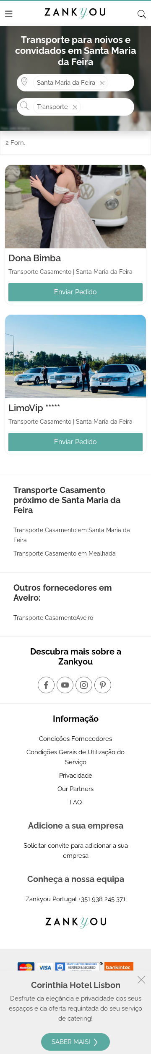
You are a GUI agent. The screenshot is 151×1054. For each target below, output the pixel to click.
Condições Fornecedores (75, 739)
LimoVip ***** (34, 407)
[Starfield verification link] (79, 967)
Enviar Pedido (75, 292)
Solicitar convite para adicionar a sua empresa (75, 850)
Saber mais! (72, 1042)
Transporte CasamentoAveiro (53, 617)
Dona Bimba (34, 258)
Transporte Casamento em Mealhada (64, 553)
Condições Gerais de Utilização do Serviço (75, 757)
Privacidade (75, 775)
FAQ (76, 802)
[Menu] (9, 13)
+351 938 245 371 (101, 899)
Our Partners (75, 789)
